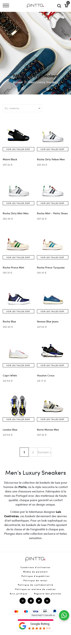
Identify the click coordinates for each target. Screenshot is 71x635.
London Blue (10, 429)
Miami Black (10, 159)
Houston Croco (45, 375)
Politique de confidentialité (35, 584)
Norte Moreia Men (48, 429)
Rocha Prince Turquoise (51, 267)
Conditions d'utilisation (35, 567)
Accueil (17, 82)
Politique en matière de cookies (35, 589)
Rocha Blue (9, 321)
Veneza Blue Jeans (47, 321)
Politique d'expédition (35, 576)
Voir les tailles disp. (18, 149)
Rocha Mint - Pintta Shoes (52, 213)
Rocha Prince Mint (13, 267)
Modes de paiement (35, 571)
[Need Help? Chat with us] (64, 615)
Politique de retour (35, 580)
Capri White (10, 375)
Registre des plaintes (47, 593)
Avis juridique (18, 593)
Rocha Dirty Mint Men (16, 213)
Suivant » (44, 452)
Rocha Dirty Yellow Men (51, 159)
